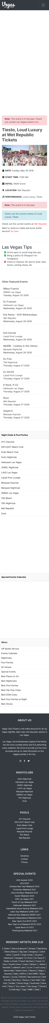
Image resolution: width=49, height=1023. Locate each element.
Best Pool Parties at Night (14, 699)
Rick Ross (16, 980)
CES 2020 (24, 883)
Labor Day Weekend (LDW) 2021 (24, 911)
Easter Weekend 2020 (24, 896)
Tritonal (42, 986)
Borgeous (33, 952)
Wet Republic (24, 190)
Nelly (16, 974)
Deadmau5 (8, 958)
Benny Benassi (11, 952)
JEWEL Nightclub (9, 467)
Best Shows (7, 704)
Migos (41, 970)
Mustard (8, 974)
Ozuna (14, 977)
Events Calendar (9, 653)
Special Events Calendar (13, 577)
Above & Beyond (19, 948)
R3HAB (22, 977)
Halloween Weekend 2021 (24, 905)
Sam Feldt (35, 980)
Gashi (25, 964)
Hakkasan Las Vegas (11, 462)
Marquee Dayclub (10, 482)
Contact (24, 859)
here (36, 122)
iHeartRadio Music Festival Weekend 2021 (24, 908)
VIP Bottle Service (10, 648)
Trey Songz (32, 986)
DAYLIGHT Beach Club (12, 447)
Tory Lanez (20, 986)
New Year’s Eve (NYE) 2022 (24, 921)
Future (38, 961)
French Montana (26, 961)
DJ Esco (29, 958)
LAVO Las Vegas (9, 472)
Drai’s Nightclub (9, 457)
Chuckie (38, 955)
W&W (30, 989)
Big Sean (23, 952)
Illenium (33, 964)
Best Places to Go (10, 676)
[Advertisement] (24, 36)
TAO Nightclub (8, 503)
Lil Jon (29, 967)
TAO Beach (6, 498)
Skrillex (12, 983)
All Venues (6, 667)
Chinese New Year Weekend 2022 (24, 886)
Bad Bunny (42, 948)
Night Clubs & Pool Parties (14, 435)
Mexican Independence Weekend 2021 (24, 918)
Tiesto (39, 196)
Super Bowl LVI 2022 (24, 927)
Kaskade (6, 967)
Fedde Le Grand (11, 961)
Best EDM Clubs (9, 694)
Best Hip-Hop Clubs (11, 690)
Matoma (33, 970)
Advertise (24, 856)
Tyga (24, 989)
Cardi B (16, 955)
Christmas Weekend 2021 (24, 889)
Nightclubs (6, 658)
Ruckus (26, 980)
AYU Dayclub (7, 441)
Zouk (3, 513)
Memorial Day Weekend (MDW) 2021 (24, 915)
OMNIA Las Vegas (10, 493)
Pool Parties (7, 662)
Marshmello (9, 970)
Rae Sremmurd (34, 977)
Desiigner (19, 958)
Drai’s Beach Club (9, 452)
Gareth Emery (15, 964)
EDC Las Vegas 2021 (24, 899)
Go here (15, 231)
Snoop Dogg (22, 983)
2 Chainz (6, 948)
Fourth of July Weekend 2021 (24, 902)
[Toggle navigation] (43, 5)
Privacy (24, 862)
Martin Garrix (21, 970)
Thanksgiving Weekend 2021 (24, 930)
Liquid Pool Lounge (10, 477)
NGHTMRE (33, 974)
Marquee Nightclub (10, 488)
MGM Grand (19, 183)
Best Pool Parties (9, 685)
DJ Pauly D (39, 958)
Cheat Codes (27, 955)
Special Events (8, 671)
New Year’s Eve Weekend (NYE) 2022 (24, 924)
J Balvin (42, 964)
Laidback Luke (18, 967)
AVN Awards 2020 (24, 880)
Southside (34, 983)
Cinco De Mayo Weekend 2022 (24, 893)
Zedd (37, 989)
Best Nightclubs (9, 681)
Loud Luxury (29, 196)
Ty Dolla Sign (14, 989)
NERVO (23, 974)
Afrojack (32, 948)
